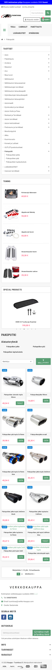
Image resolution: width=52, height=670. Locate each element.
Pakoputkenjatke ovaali (39, 434)
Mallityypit (43, 363)
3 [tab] (24, 329)
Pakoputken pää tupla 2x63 (13, 551)
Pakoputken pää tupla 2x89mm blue (38, 534)
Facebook (3, 617)
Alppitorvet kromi (27, 232)
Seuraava (30, 574)
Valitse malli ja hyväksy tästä (41, 633)
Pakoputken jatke (12, 347)
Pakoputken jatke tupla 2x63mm (38, 472)
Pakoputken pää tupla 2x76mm (13, 434)
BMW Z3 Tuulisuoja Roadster (26, 322)
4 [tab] (28, 329)
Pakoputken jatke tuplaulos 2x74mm (13, 534)
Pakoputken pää (39, 347)
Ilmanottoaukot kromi (29, 252)
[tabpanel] (26, 310)
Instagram (10, 617)
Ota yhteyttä (29, 7)
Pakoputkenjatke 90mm (38, 395)
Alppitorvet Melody (28, 212)
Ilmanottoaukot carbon (29, 271)
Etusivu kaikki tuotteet (12, 7)
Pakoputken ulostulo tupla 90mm (13, 396)
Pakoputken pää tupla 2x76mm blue (13, 473)
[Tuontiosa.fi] (11, 16)
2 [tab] (20, 329)
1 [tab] (16, 329)
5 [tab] (31, 329)
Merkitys (6, 361)
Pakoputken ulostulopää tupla (38, 553)
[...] (36, 594)
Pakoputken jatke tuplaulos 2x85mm (38, 513)
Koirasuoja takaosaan (28, 192)
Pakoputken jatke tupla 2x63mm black (13, 513)
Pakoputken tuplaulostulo (13, 352)
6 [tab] (35, 329)
